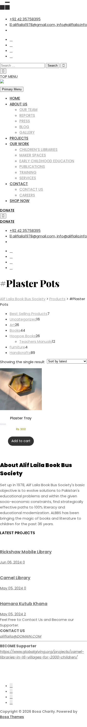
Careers (27, 195)
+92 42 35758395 (25, 19)
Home (15, 98)
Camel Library (15, 578)
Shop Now (19, 200)
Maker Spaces (32, 155)
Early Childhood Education (46, 161)
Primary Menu (12, 89)
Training (27, 172)
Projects (19, 138)
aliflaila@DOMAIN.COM (20, 636)
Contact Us (31, 189)
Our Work (19, 143)
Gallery (27, 132)
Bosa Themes (12, 716)
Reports (27, 115)
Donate (7, 210)
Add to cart (20, 440)
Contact (19, 183)
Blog (24, 126)
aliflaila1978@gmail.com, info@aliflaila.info (49, 24)
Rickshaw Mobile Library (26, 552)
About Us (18, 104)
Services (27, 177)
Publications (32, 166)
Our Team (28, 109)
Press (24, 121)
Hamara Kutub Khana (23, 604)
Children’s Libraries (38, 149)
